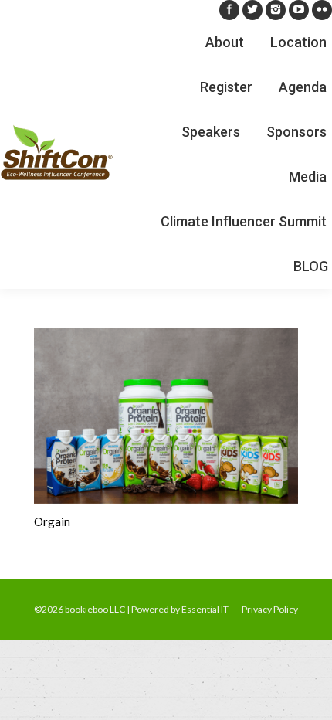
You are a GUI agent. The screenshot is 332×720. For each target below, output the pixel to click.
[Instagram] (276, 10)
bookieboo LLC (95, 609)
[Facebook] (229, 10)
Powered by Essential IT (180, 609)
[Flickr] (322, 10)
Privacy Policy (270, 609)
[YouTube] (299, 10)
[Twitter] (252, 10)
